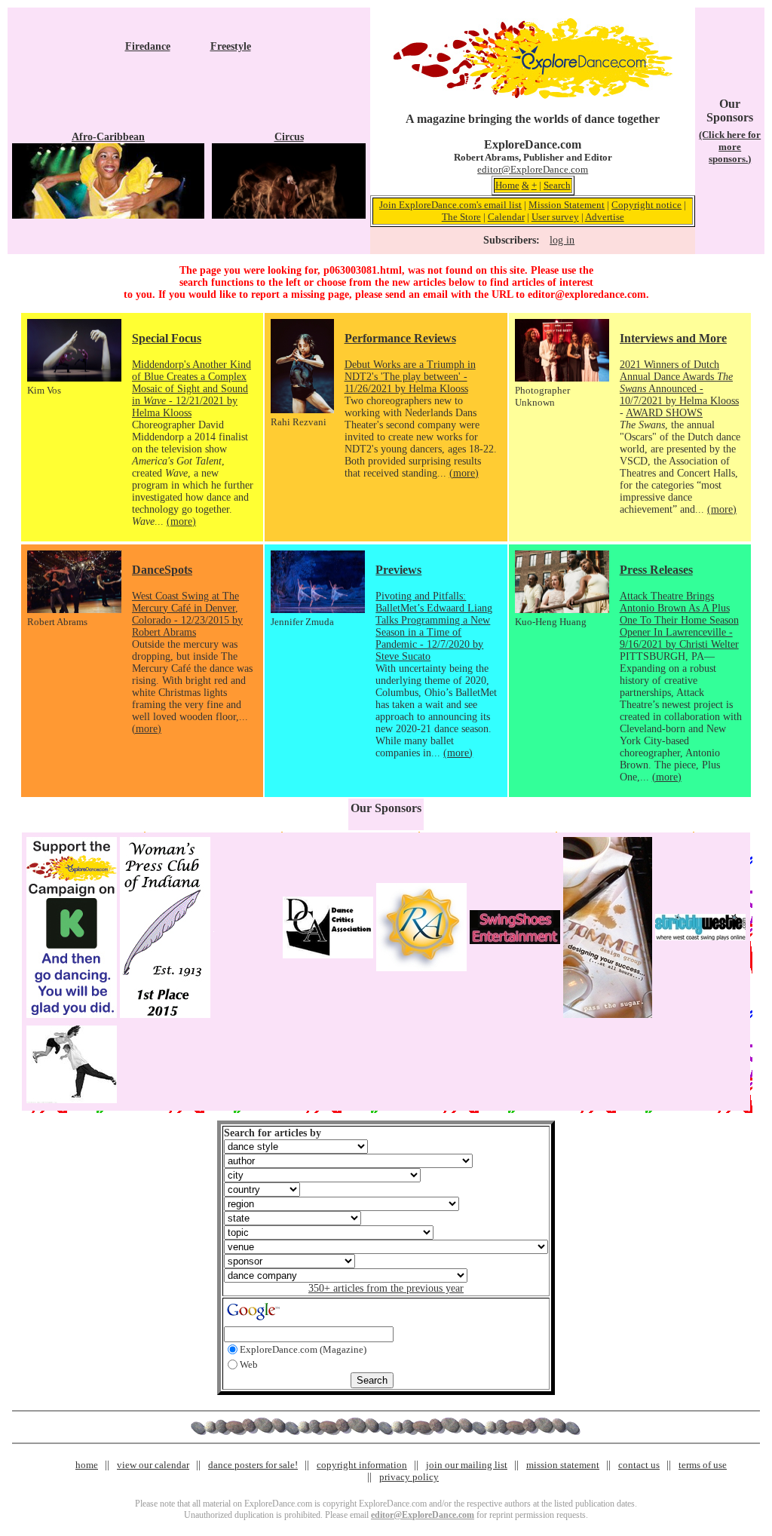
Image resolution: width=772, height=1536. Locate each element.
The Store (461, 216)
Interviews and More (673, 338)
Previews (398, 570)
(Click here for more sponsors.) (730, 146)
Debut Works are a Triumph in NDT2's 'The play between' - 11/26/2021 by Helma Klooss (410, 376)
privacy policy (409, 1476)
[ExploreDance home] (533, 95)
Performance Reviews (400, 338)
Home (507, 185)
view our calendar (153, 1464)
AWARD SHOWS (664, 412)
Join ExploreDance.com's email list (450, 204)
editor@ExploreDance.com (532, 169)
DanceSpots (162, 570)
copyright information (362, 1464)
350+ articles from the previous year (386, 1288)
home (86, 1464)
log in (562, 240)
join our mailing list (466, 1464)
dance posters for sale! (253, 1464)
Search (557, 185)
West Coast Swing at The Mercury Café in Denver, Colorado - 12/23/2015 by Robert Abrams (187, 614)
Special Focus (166, 338)
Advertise (604, 216)
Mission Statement (566, 204)
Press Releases (656, 570)
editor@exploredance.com (587, 294)
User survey (555, 216)
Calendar (506, 216)
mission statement (562, 1464)
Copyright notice (646, 204)
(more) (181, 521)
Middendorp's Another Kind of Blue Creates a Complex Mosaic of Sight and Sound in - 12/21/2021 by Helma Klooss (191, 388)
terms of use (703, 1464)
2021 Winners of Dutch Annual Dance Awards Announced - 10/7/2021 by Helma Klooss (679, 382)
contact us (639, 1464)
